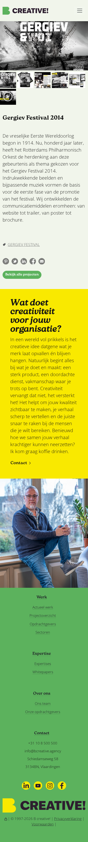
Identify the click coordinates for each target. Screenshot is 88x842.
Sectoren (42, 632)
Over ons (41, 694)
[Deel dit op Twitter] (15, 261)
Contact (18, 463)
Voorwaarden (43, 824)
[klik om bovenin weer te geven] (8, 80)
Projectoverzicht (42, 615)
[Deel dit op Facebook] (32, 261)
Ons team (43, 703)
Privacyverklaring (68, 818)
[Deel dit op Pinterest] (6, 261)
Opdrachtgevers (43, 624)
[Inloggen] (5, 818)
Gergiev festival (24, 244)
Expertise (41, 654)
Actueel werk (42, 607)
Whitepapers (42, 671)
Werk (42, 597)
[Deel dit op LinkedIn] (24, 261)
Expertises (42, 663)
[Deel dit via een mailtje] (41, 261)
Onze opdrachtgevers (42, 711)
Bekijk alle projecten (22, 274)
